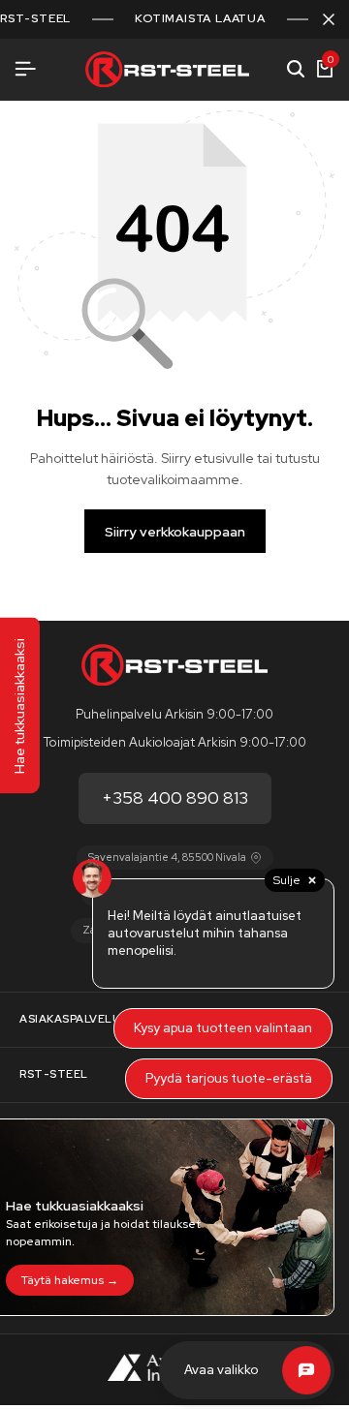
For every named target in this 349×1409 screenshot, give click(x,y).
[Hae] (295, 69)
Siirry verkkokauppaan (175, 531)
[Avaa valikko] (25, 69)
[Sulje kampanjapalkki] (328, 19)
